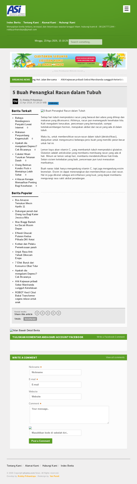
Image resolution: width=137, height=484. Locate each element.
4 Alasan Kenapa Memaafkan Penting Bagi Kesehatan (25, 182)
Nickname (35, 367)
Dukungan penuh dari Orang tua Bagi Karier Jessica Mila (26, 214)
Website (33, 391)
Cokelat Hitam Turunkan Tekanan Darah (25, 157)
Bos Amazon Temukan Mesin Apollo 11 (23, 203)
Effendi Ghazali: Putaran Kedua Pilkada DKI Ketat (24, 236)
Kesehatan (53, 103)
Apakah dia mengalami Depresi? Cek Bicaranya (26, 146)
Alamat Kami (49, 22)
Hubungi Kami (67, 22)
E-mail (33, 379)
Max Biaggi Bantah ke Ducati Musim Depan (25, 225)
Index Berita (13, 22)
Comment (35, 404)
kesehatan (30, 319)
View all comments (115, 357)
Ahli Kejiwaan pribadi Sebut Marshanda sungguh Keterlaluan (76, 79)
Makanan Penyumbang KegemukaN (22, 135)
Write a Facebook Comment (111, 337)
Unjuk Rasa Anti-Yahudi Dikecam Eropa (24, 255)
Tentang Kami (31, 22)
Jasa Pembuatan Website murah (68, 71)
